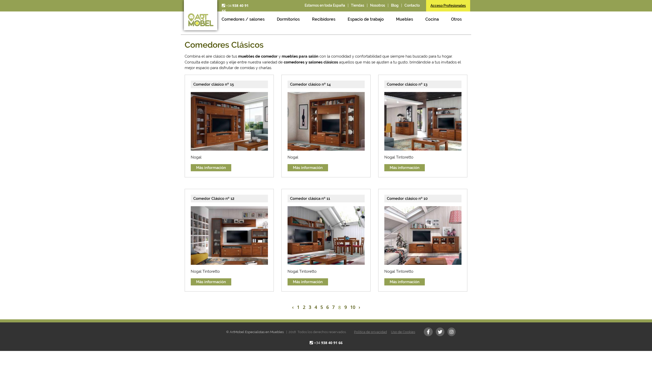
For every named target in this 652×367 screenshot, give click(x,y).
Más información (211, 167)
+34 (328, 342)
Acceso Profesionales (448, 6)
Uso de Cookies (403, 332)
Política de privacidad (370, 332)
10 (352, 307)
